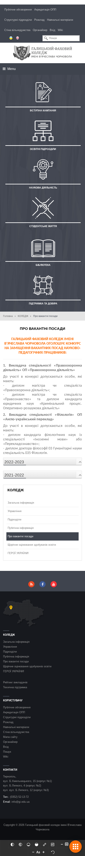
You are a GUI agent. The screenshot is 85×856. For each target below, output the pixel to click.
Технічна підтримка (15, 687)
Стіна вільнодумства (17, 30)
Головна (8, 316)
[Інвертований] (12, 844)
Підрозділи (14, 519)
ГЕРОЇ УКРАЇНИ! (18, 553)
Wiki (60, 30)
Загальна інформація (21, 502)
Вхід (52, 30)
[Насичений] (36, 844)
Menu (11, 69)
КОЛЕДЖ (23, 316)
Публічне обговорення (18, 9)
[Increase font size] (43, 851)
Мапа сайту (10, 736)
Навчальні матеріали (60, 19)
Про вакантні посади (20, 536)
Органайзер (40, 30)
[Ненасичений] (28, 844)
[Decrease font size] (33, 851)
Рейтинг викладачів (15, 682)
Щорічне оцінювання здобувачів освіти (32, 544)
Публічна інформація (21, 527)
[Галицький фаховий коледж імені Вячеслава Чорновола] (42, 52)
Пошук (7, 751)
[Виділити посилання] (44, 844)
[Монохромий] (20, 844)
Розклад (39, 19)
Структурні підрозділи (18, 19)
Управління (14, 511)
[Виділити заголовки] (52, 844)
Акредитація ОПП (45, 9)
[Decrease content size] (62, 844)
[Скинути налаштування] (53, 852)
